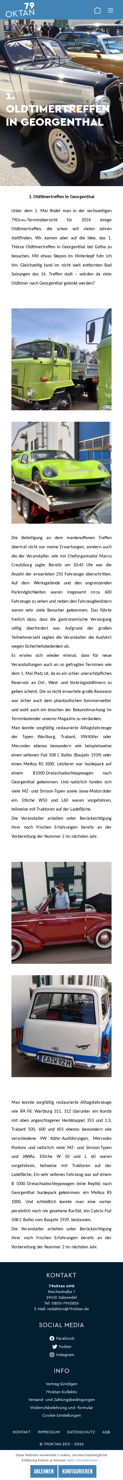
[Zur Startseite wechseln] (48, 9)
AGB (106, 1432)
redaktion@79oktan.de (68, 1309)
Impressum (49, 1432)
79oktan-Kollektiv (62, 1392)
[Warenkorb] (97, 10)
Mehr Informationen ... (84, 1460)
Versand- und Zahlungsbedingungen (61, 1400)
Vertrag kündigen (62, 1384)
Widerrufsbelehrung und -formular (61, 1408)
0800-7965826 (65, 1303)
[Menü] (110, 10)
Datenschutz (81, 1432)
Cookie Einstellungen (61, 1416)
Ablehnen (44, 1472)
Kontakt (22, 1432)
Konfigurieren (77, 1472)
